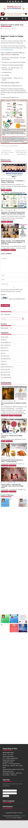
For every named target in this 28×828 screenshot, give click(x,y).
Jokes (2, 353)
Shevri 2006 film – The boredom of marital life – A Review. (7, 152)
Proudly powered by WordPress (11, 815)
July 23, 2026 (5, 178)
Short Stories (8, 190)
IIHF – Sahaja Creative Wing (10, 758)
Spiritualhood (15, 146)
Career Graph (4, 345)
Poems (3, 361)
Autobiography (5, 342)
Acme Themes (17, 817)
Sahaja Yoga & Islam (8, 771)
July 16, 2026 (5, 210)
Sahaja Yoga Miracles (8, 756)
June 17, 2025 (5, 433)
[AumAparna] (2, 18)
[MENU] (6, 18)
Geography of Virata (8, 762)
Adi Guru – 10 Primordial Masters (11, 763)
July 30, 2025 (5, 401)
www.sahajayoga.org (7, 49)
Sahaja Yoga (8, 146)
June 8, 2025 (5, 482)
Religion (3, 364)
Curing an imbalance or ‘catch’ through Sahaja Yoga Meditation (21, 152)
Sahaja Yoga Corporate (9, 760)
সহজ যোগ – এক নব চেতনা (8, 754)
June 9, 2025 (5, 458)
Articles (3, 146)
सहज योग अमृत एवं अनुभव (8, 752)
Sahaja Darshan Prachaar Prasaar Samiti (13, 769)
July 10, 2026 (5, 238)
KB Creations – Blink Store (10, 775)
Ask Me (3, 339)
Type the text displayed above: (16, 299)
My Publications (5, 358)
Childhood (3, 348)
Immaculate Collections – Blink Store (12, 773)
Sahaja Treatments (5, 250)
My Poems (3, 356)
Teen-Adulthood (5, 377)
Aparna (14, 28)
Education (4, 221)
